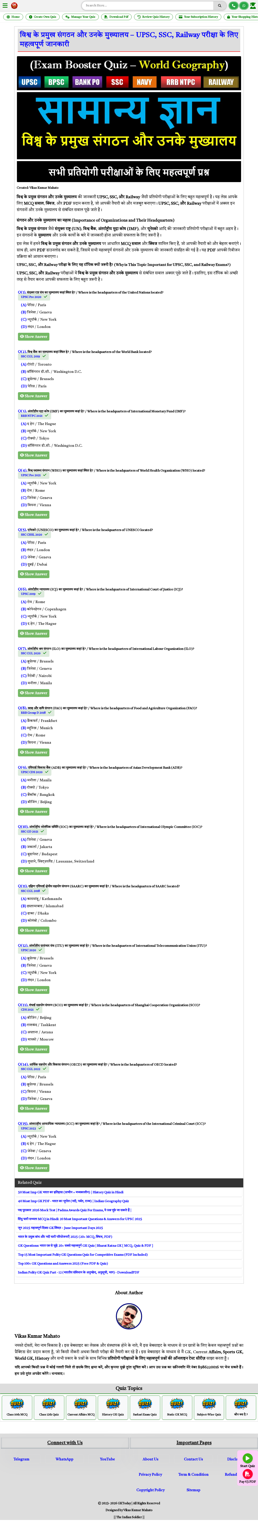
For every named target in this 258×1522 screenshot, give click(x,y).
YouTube (107, 1459)
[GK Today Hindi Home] (14, 5)
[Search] (219, 5)
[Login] (253, 5)
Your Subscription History (201, 17)
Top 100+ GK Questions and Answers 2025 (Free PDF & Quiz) (63, 1263)
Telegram (21, 1459)
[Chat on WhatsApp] (244, 5)
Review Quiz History (156, 17)
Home (15, 17)
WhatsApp (64, 1459)
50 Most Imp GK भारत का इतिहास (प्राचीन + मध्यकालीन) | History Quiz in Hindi (70, 1192)
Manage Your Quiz (83, 17)
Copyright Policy (150, 1490)
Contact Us (193, 1459)
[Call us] (234, 5)
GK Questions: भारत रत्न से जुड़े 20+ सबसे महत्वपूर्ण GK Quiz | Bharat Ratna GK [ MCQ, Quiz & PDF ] (85, 1245)
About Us (150, 1459)
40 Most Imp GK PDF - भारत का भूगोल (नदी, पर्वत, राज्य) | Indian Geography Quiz (73, 1201)
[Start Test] (248, 1458)
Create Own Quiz (45, 17)
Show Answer (35, 337)
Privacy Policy (150, 1474)
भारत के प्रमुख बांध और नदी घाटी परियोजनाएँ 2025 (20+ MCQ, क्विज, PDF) (65, 1237)
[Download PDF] (248, 1474)
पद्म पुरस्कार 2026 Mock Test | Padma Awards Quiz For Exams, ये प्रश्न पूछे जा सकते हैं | (74, 1210)
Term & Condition (193, 1474)
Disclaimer (236, 1459)
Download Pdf (118, 17)
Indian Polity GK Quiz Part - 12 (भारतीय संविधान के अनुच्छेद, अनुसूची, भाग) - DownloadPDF (78, 1272)
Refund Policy (236, 1474)
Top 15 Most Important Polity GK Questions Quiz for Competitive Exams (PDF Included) (83, 1255)
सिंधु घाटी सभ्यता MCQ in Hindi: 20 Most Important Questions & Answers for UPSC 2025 (80, 1219)
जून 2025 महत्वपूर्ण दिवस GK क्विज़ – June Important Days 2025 (60, 1228)
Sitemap (193, 1490)
